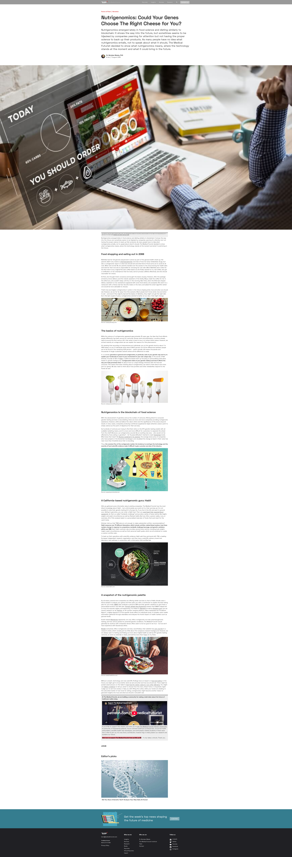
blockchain (157, 435)
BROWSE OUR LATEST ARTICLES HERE (121, 234)
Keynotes (145, 2)
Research (170, 2)
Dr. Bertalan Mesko (144, 839)
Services (161, 2)
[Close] (290, 819)
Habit (121, 358)
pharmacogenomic (126, 261)
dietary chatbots (109, 687)
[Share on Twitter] (102, 746)
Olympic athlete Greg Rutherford (135, 606)
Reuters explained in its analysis (129, 437)
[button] (177, 2)
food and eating (156, 681)
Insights (153, 2)
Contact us (185, 2)
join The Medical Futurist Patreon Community (152, 726)
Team (140, 844)
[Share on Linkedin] (105, 746)
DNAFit (116, 604)
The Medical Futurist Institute (148, 841)
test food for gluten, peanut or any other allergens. (143, 685)
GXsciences (114, 619)
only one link (158, 629)
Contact (141, 846)
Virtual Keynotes (129, 850)
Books (126, 846)
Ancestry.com (157, 608)
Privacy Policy (105, 845)
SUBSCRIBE (174, 818)
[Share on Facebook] (104, 746)
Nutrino (119, 610)
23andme (143, 608)
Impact (126, 853)
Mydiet (103, 629)
